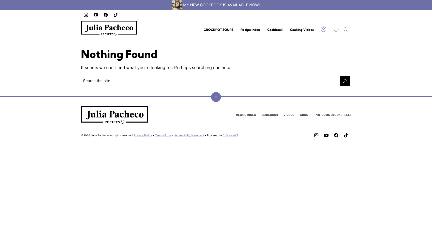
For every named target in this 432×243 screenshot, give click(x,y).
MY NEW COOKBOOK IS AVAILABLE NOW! (221, 5)
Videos (289, 115)
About (305, 115)
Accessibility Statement (189, 135)
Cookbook (275, 30)
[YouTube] (96, 15)
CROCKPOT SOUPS (218, 30)
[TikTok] (116, 15)
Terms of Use (163, 135)
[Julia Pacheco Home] (109, 28)
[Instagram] (86, 15)
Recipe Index (250, 30)
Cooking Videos (302, 30)
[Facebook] (106, 15)
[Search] (346, 30)
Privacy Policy (143, 135)
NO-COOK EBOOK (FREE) (333, 115)
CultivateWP (230, 135)
